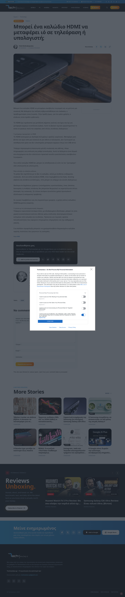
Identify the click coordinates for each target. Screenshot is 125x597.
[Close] (92, 269)
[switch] (83, 297)
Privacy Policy (72, 327)
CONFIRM (50, 321)
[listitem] (62, 293)
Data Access (62, 327)
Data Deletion (53, 327)
